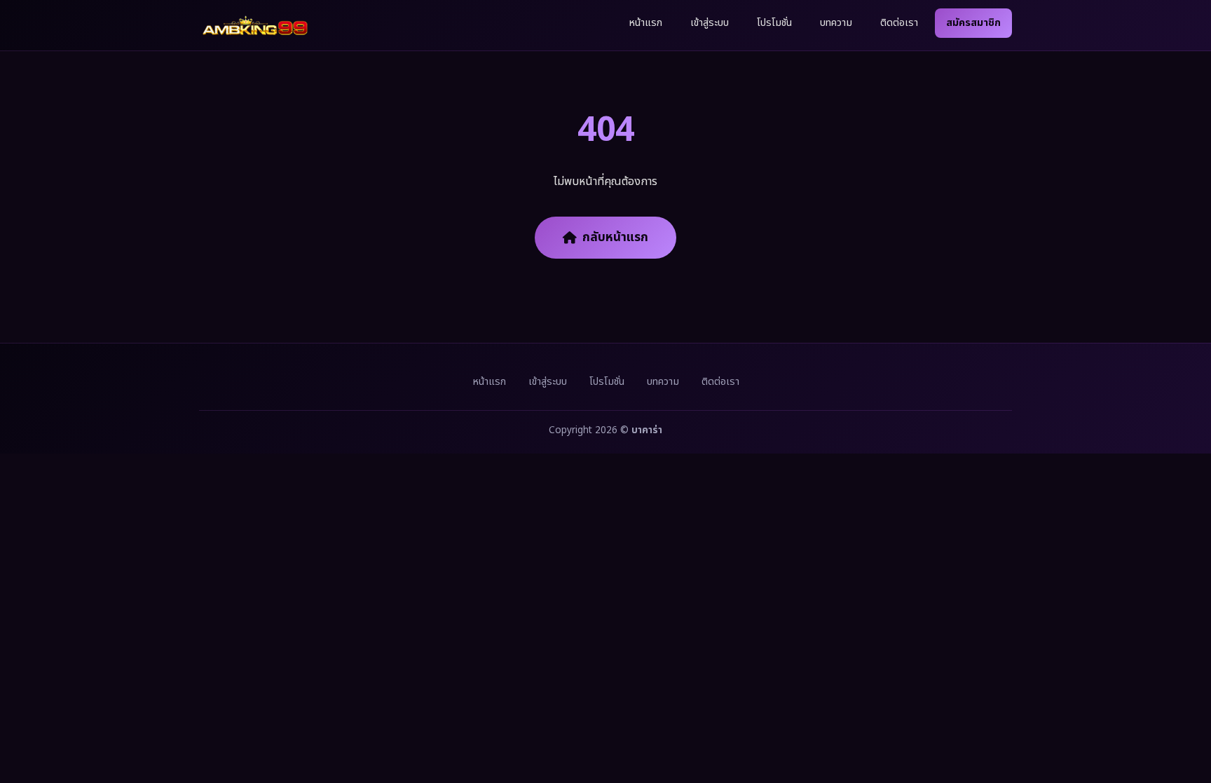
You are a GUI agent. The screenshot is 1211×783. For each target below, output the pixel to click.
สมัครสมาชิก (973, 22)
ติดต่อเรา (899, 22)
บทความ (836, 22)
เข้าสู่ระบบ (709, 22)
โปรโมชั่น (774, 22)
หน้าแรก (645, 22)
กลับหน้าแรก (615, 237)
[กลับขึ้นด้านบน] (1181, 725)
